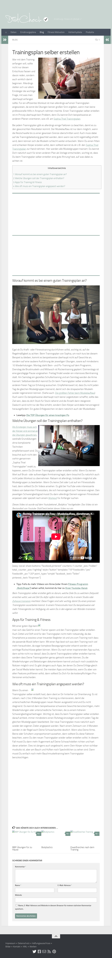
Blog (42, 32)
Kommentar (20, 867)
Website (18, 895)
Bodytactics (47, 847)
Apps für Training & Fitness (27, 182)
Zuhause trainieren (21, 601)
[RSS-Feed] (49, 951)
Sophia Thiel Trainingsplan (67, 118)
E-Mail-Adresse (65, 885)
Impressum (10, 943)
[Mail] (44, 951)
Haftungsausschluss (41, 943)
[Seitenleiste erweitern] (4, 40)
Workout (52, 498)
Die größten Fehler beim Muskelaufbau (75, 392)
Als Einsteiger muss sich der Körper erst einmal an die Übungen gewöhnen (25, 430)
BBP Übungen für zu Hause (22, 848)
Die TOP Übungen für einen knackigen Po (47, 415)
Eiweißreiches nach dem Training (82, 848)
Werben (33, 946)
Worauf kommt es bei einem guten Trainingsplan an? (40, 174)
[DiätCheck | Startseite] (28, 17)
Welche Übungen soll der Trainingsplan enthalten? (38, 178)
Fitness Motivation (56, 32)
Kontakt (16, 946)
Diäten (14, 32)
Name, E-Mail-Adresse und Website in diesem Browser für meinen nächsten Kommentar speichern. (53, 907)
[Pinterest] (54, 951)
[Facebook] (39, 951)
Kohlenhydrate (75, 32)
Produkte (90, 32)
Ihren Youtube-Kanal (76, 588)
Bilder (8, 946)
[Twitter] (34, 951)
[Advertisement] (56, 213)
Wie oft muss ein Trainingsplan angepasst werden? (39, 186)
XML (25, 946)
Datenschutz (24, 943)
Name (18, 885)
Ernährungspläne (28, 32)
